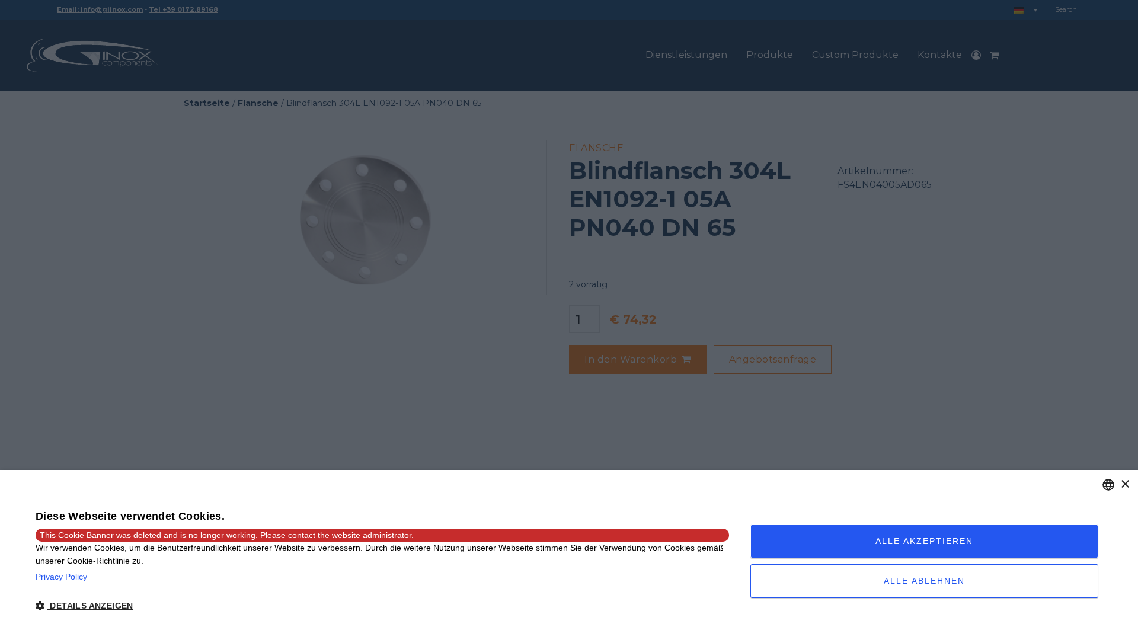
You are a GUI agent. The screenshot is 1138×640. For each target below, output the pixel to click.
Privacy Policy (61, 576)
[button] (382, 606)
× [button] (1124, 484)
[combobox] (1108, 485)
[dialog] (569, 555)
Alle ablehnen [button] (924, 580)
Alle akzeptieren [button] (924, 541)
